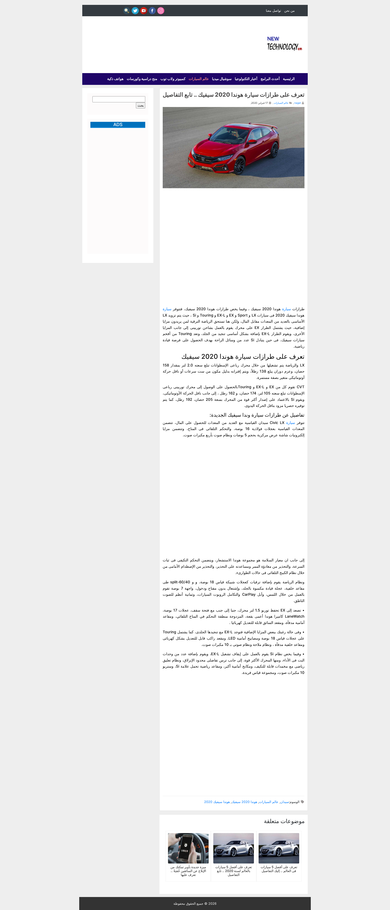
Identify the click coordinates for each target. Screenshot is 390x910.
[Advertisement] (156, 44)
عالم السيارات (199, 79)
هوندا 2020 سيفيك (244, 802)
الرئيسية (289, 79)
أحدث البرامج (270, 79)
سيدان (284, 802)
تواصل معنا (273, 11)
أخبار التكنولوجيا (246, 79)
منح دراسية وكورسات (142, 79)
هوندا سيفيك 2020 (217, 802)
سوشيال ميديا (222, 79)
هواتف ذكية (115, 79)
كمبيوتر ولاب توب (172, 79)
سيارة (286, 309)
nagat (297, 102)
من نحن (289, 11)
